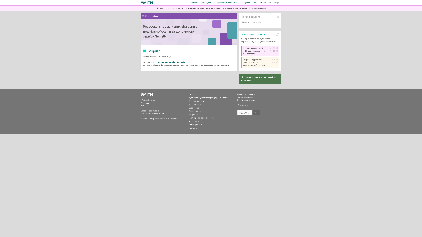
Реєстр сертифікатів (246, 100)
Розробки (246, 3)
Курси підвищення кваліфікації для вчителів (208, 98)
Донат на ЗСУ (195, 121)
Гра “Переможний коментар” (201, 118)
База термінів (195, 111)
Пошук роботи (195, 124)
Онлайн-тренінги (196, 101)
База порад (194, 108)
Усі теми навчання (245, 97)
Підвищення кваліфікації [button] (227, 3)
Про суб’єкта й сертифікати (249, 94)
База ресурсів (195, 104)
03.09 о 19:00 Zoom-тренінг (212, 8)
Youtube (144, 106)
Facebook (145, 103)
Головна (194, 3)
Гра (254, 3)
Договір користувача (150, 111)
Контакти (262, 3)
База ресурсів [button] (205, 3)
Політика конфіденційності (152, 113)
